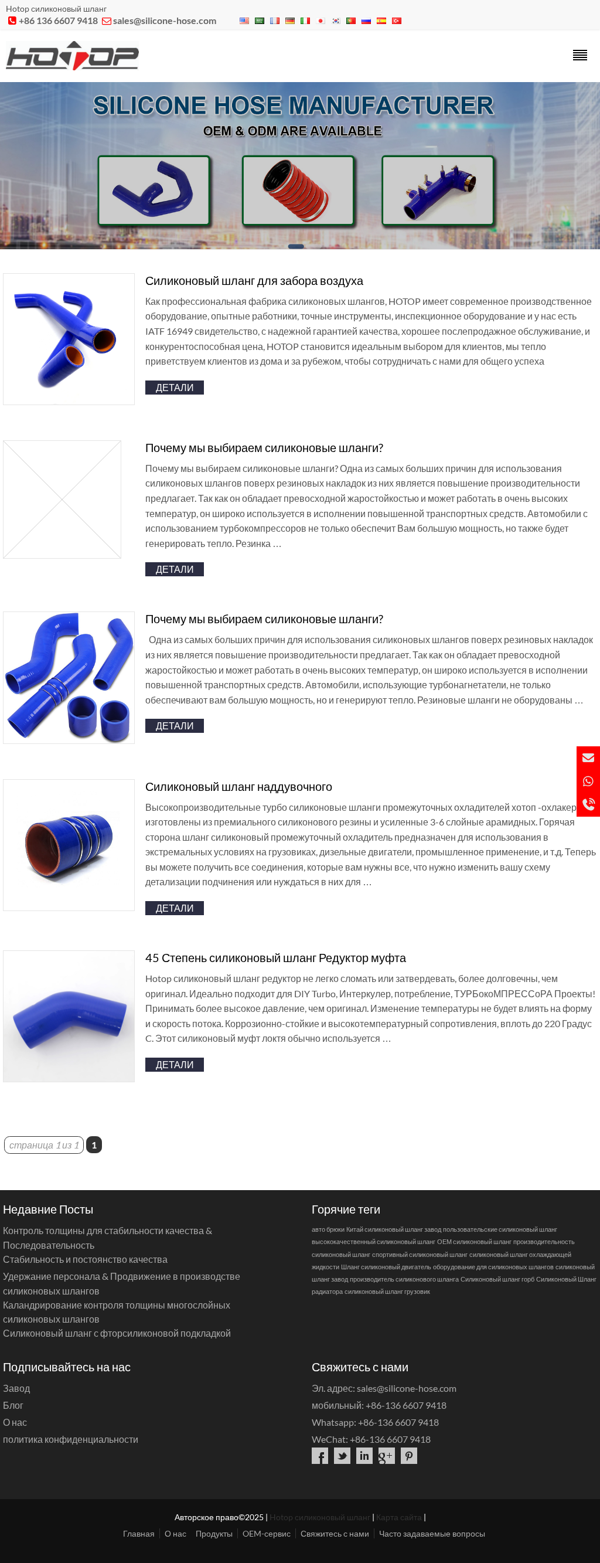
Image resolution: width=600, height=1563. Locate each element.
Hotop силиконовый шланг (320, 1517)
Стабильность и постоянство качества (85, 1259)
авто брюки (328, 1229)
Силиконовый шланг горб (497, 1279)
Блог (13, 1405)
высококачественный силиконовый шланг (373, 1241)
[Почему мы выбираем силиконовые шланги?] (62, 554)
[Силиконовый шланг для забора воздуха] (69, 401)
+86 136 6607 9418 (58, 20)
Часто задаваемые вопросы (432, 1533)
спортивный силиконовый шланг (420, 1254)
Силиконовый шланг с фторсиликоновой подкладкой (117, 1332)
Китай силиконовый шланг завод (393, 1229)
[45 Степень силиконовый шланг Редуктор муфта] (69, 1078)
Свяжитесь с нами (335, 1533)
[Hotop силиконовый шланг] (72, 66)
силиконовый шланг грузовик (387, 1291)
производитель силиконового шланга (404, 1279)
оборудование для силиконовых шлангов (493, 1266)
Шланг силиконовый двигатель (386, 1266)
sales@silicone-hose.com (164, 20)
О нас (15, 1422)
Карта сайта (399, 1517)
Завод (16, 1388)
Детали (175, 387)
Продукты (214, 1533)
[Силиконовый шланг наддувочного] (69, 907)
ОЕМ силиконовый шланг (474, 1241)
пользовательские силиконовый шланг (500, 1229)
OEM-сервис (267, 1533)
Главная (139, 1533)
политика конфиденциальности (70, 1439)
